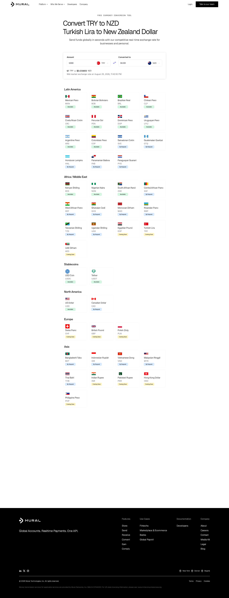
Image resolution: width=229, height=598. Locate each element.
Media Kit (205, 539)
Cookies (207, 581)
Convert (126, 539)
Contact (204, 534)
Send (124, 530)
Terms (191, 581)
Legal (203, 544)
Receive (126, 534)
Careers (204, 530)
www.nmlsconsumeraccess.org (149, 587)
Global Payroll (147, 539)
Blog (203, 548)
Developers (182, 525)
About (204, 525)
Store (124, 525)
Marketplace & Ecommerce (153, 530)
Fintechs (144, 525)
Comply (126, 548)
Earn (124, 544)
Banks (143, 534)
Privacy (198, 581)
